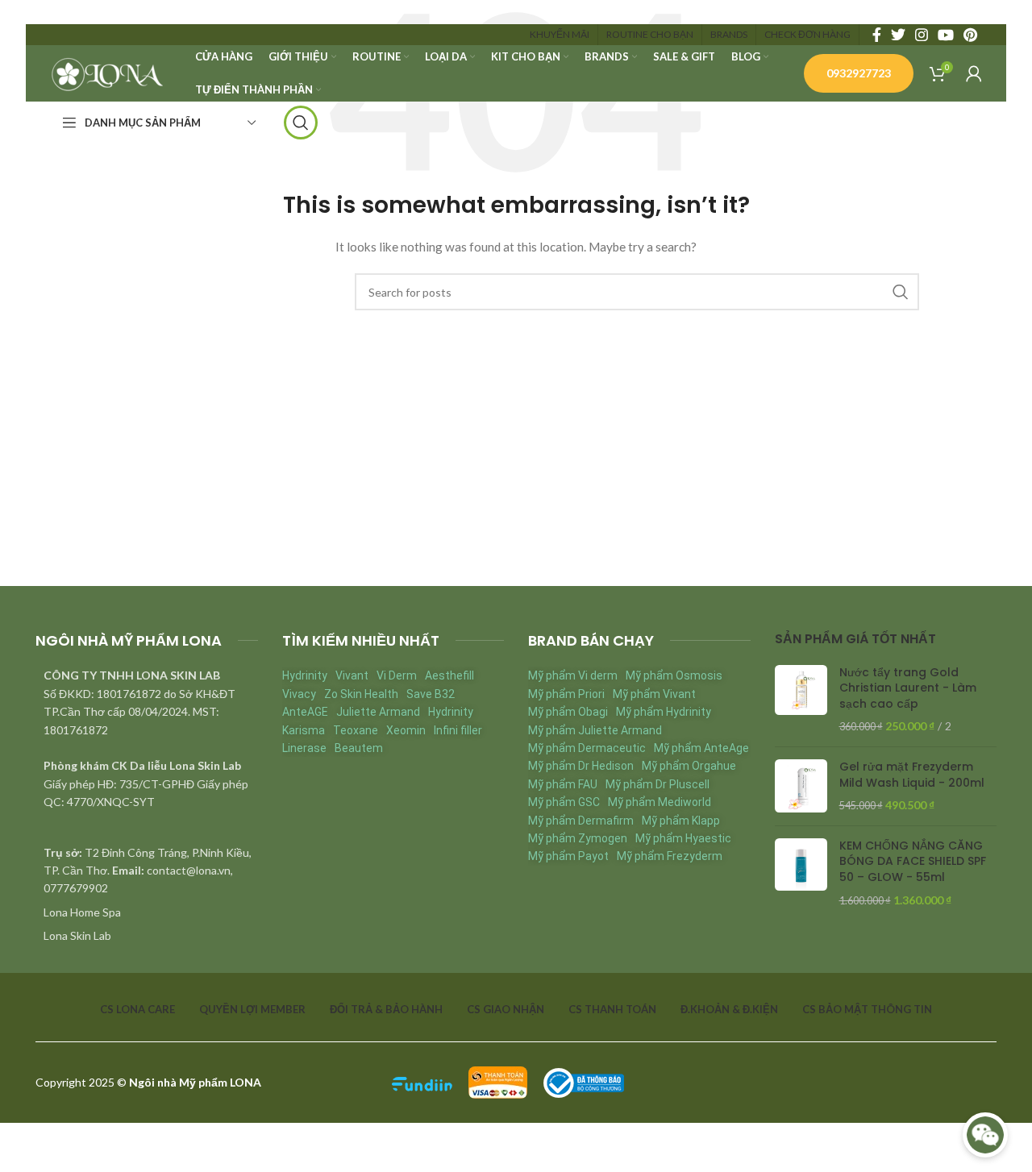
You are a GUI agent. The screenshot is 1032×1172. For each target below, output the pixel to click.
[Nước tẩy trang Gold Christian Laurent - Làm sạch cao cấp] (801, 699)
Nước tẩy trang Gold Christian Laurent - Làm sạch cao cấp (907, 688)
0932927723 (858, 73)
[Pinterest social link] (970, 35)
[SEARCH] (900, 291)
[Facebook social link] (877, 35)
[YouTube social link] (946, 35)
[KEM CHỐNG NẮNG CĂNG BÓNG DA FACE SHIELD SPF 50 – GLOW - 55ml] (801, 873)
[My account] (974, 73)
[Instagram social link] (921, 35)
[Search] (301, 122)
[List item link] (146, 912)
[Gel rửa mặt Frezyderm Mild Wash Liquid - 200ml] (801, 786)
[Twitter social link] (898, 35)
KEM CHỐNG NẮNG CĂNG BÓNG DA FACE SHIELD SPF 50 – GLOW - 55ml (912, 861)
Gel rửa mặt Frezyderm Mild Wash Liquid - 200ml (911, 775)
